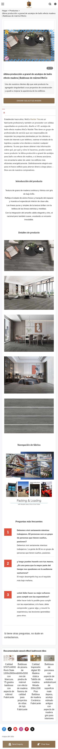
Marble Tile (35, 119)
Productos (13, 11)
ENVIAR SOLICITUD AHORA (29, 101)
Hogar (4, 11)
